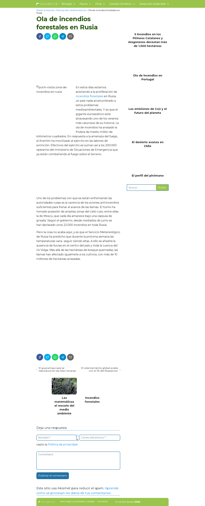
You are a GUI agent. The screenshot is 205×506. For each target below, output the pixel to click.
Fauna (84, 3)
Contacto (102, 501)
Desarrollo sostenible (152, 3)
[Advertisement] (78, 62)
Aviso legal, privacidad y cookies (77, 501)
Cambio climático (120, 3)
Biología (67, 3)
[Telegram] (62, 36)
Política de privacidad (63, 444)
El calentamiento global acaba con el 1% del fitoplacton (99, 369)
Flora (98, 3)
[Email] (70, 36)
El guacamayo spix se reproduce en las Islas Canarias (57, 369)
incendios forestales (89, 96)
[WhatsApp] (55, 36)
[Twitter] (47, 36)
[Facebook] (39, 36)
